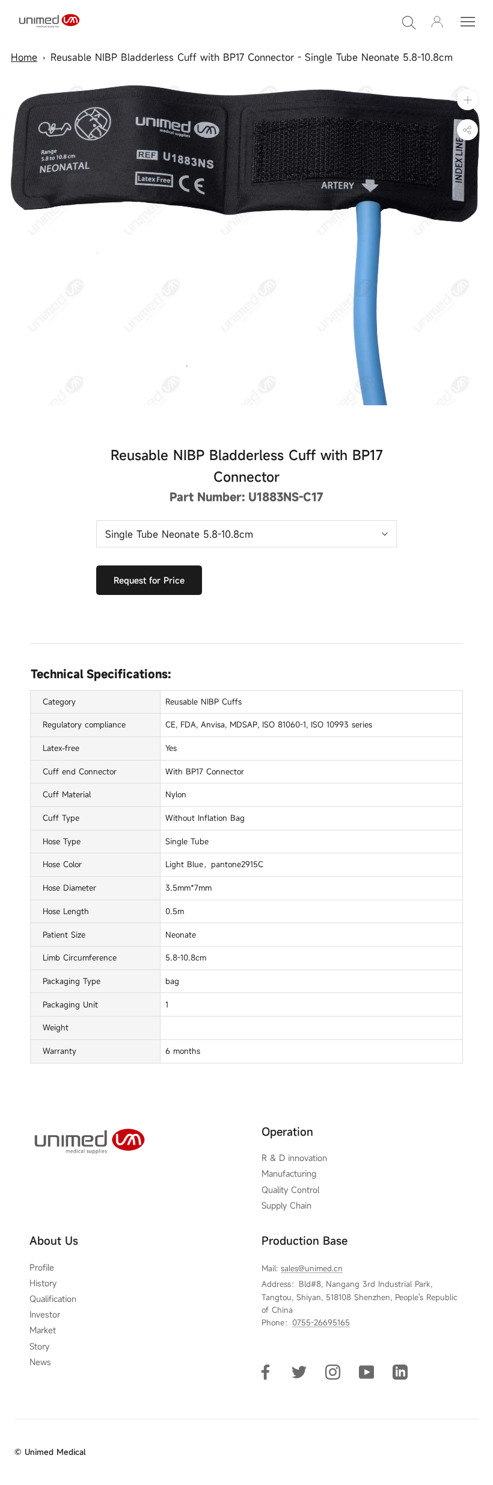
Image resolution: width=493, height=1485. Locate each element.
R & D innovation (294, 1158)
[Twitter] (299, 1371)
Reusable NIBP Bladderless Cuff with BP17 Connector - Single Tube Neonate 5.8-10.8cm (252, 57)
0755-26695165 (321, 1322)
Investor (44, 1314)
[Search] (409, 21)
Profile (41, 1267)
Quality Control (290, 1190)
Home (24, 57)
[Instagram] (332, 1371)
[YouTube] (366, 1371)
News (40, 1362)
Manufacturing (289, 1173)
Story (39, 1346)
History (43, 1283)
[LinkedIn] (400, 1371)
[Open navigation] (468, 21)
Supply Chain (286, 1205)
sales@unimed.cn (312, 1268)
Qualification (52, 1299)
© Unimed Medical (49, 1451)
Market (42, 1330)
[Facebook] (265, 1371)
